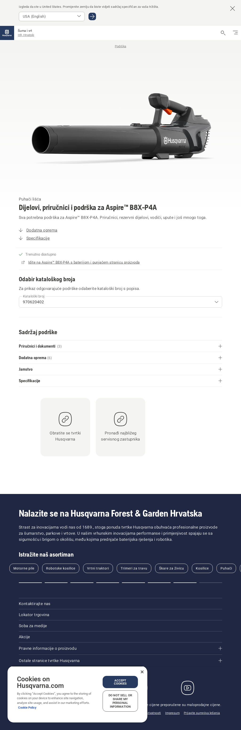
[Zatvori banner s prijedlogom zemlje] (232, 8)
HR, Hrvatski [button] (26, 35)
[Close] (142, 672)
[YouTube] (188, 688)
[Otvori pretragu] (223, 33)
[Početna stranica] (7, 33)
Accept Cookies (120, 682)
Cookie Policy (27, 707)
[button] (30, 583)
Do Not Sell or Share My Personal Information (120, 701)
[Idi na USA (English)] (92, 16)
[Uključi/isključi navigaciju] (235, 33)
